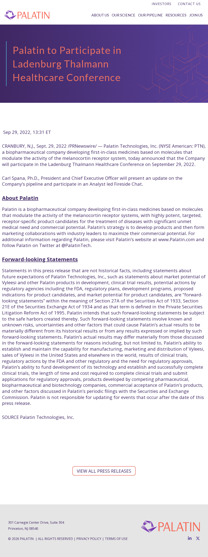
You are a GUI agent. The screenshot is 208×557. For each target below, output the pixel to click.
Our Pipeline (150, 15)
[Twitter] (198, 538)
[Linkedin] (190, 538)
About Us (100, 15)
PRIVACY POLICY (88, 538)
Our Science (123, 15)
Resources (176, 15)
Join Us (196, 15)
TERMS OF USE (116, 538)
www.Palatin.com (176, 239)
